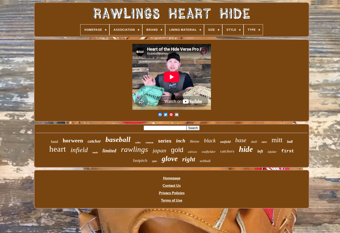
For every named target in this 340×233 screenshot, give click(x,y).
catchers (227, 151)
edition (192, 151)
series (164, 141)
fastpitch (140, 160)
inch (180, 141)
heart (57, 148)
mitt (277, 140)
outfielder (209, 151)
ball (290, 142)
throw (194, 141)
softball (205, 161)
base (240, 140)
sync (154, 161)
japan (159, 150)
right (188, 159)
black (210, 141)
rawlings (134, 149)
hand (54, 142)
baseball (117, 139)
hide (246, 149)
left (260, 151)
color (138, 142)
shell (254, 142)
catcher (94, 141)
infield (79, 149)
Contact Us (172, 185)
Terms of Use (171, 200)
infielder (272, 151)
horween (73, 141)
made (95, 152)
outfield (225, 142)
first (287, 151)
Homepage (171, 178)
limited (109, 150)
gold (177, 149)
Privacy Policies (172, 193)
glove (170, 158)
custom (149, 142)
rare (264, 142)
